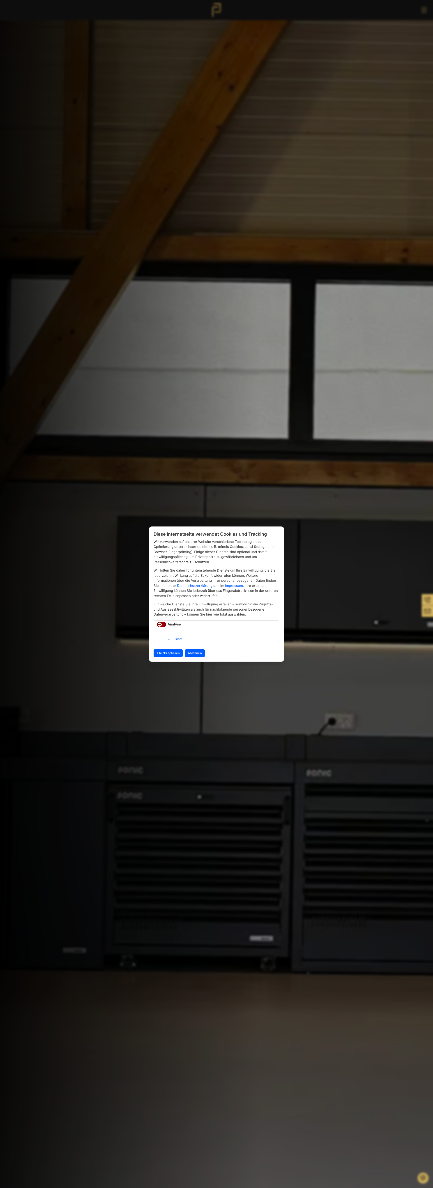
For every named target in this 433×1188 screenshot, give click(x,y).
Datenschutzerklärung (194, 586)
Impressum (234, 586)
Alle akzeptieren (168, 653)
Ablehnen (195, 653)
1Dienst (175, 639)
